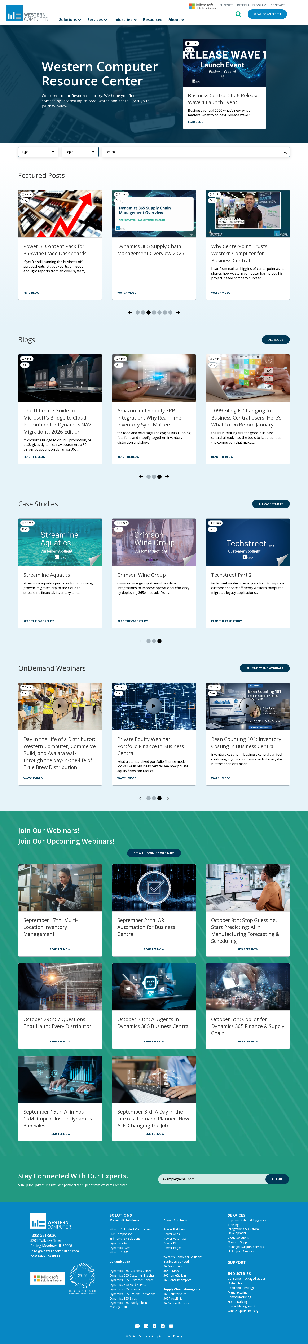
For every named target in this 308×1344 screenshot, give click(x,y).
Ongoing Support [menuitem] (239, 1242)
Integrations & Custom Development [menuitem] (243, 1231)
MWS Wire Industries (235, 574)
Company (37, 1256)
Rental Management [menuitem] (241, 1306)
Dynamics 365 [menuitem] (120, 1262)
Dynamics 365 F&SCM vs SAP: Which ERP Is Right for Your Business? (57, 417)
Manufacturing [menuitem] (237, 1292)
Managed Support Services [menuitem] (246, 1247)
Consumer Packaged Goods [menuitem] (247, 1279)
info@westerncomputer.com (54, 1251)
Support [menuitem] (226, 5)
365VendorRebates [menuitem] (176, 1303)
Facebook (163, 1326)
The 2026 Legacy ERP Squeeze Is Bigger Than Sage (152, 414)
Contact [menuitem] (277, 5)
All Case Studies (271, 504)
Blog (137, 1326)
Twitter (154, 1326)
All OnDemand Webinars (264, 668)
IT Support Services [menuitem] (241, 1251)
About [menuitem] (174, 19)
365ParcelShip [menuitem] (172, 1298)
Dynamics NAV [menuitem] (120, 1248)
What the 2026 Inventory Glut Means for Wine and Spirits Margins (246, 417)
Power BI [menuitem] (169, 1243)
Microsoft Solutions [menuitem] (124, 1220)
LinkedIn (146, 1326)
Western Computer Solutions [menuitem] (183, 1257)
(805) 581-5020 (43, 1235)
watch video (127, 292)
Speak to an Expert (267, 14)
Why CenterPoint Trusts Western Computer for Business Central (145, 253)
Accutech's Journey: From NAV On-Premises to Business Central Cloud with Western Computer (58, 585)
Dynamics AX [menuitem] (118, 1243)
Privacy (177, 1336)
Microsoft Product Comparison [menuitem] (131, 1229)
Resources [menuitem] (152, 19)
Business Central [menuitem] (176, 1262)
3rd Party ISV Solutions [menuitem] (125, 1238)
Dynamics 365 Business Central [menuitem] (131, 1271)
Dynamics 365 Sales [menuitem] (123, 1298)
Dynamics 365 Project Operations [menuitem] (132, 1294)
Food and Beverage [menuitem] (241, 1288)
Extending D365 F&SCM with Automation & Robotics (56, 742)
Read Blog (195, 122)
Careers (53, 1256)
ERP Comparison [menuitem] (121, 1234)
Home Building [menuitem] (238, 1302)
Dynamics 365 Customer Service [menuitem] (132, 1280)
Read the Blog (34, 457)
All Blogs (275, 340)
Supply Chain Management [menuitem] (183, 1289)
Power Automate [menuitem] (175, 1238)
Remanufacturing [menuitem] (239, 1297)
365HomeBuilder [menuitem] (174, 1275)
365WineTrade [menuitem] (173, 1266)
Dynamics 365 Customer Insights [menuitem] (132, 1275)
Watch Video (33, 778)
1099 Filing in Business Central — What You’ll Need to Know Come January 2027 (152, 745)
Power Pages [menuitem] (172, 1248)
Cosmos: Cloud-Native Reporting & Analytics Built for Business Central (246, 745)
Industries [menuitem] (123, 19)
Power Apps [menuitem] (171, 1234)
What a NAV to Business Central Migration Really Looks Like (246, 253)
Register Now (60, 949)
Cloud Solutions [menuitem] (238, 1237)
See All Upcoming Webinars (154, 853)
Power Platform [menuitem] (175, 1220)
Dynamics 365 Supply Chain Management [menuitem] (128, 1305)
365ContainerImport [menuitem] (177, 1280)
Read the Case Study (38, 621)
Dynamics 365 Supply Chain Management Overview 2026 (57, 250)
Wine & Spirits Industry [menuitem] (243, 1311)
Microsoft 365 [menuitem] (119, 1252)
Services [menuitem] (95, 19)
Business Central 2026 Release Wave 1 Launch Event (223, 99)
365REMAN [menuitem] (171, 1271)
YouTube (171, 1326)
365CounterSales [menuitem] (174, 1294)
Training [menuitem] (233, 1225)
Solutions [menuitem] (68, 19)
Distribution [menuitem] (235, 1283)
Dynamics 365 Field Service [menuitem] (128, 1285)
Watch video (33, 292)
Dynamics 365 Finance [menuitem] (125, 1289)
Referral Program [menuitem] (251, 5)
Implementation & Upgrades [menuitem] (247, 1220)
